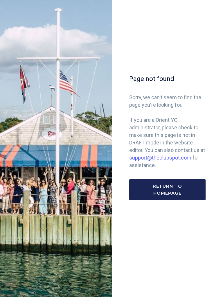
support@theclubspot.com (160, 158)
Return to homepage (167, 189)
